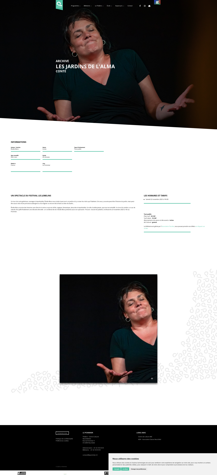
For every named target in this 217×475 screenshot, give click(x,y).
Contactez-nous (62, 433)
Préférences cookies (62, 441)
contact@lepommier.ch (90, 455)
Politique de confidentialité (64, 439)
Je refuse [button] (125, 469)
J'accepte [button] (116, 469)
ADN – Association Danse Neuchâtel (149, 439)
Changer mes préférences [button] (138, 469)
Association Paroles (168, 226)
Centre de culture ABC (145, 437)
